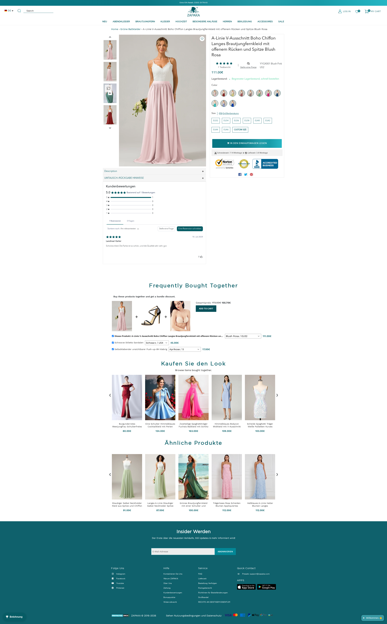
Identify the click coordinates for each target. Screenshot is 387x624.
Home (114, 29)
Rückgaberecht (205, 588)
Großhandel (203, 597)
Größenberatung (231, 113)
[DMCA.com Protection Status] (120, 615)
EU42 (267, 121)
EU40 (257, 121)
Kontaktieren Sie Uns (172, 574)
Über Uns (167, 583)
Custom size (240, 130)
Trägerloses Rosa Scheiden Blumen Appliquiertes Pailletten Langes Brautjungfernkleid (227, 504)
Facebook (120, 579)
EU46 (226, 130)
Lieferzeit (251, 153)
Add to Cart (206, 308)
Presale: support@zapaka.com (256, 574)
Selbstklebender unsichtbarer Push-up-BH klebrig (141, 349)
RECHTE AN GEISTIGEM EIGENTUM (214, 602)
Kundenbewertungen (172, 593)
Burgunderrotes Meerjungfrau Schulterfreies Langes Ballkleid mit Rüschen (127, 425)
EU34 (226, 121)
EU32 (215, 121)
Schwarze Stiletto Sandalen (129, 342)
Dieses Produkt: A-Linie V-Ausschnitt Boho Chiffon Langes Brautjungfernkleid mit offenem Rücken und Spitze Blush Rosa (169, 336)
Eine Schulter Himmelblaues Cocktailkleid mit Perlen (160, 425)
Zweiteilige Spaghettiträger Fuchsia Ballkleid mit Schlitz (193, 425)
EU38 (246, 121)
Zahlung (167, 588)
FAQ (200, 574)
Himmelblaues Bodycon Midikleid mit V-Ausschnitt (227, 425)
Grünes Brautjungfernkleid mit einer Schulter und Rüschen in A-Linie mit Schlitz (193, 504)
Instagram (120, 574)
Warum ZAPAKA (170, 579)
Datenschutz (214, 615)
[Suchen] (19, 9)
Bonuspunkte (169, 597)
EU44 (215, 130)
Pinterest (120, 588)
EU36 (236, 121)
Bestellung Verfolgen (207, 583)
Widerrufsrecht (170, 602)
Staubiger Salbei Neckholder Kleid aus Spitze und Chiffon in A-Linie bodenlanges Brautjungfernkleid (127, 504)
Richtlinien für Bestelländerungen (213, 593)
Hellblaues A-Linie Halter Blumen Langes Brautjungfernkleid (260, 504)
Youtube (120, 583)
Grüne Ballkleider (130, 29)
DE (9, 10)
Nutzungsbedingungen (187, 615)
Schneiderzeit (223, 153)
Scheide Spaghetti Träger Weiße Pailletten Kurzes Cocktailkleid (260, 425)
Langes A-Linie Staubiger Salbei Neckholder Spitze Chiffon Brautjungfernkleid (160, 504)
